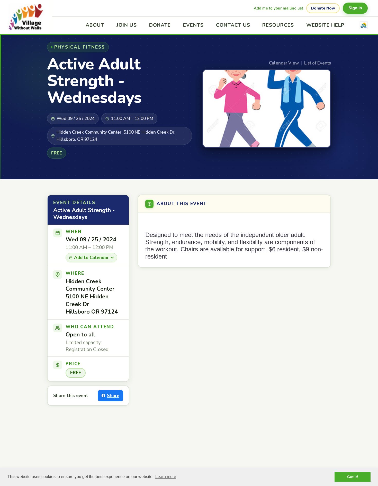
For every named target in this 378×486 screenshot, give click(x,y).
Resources (278, 25)
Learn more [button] (165, 476)
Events (193, 25)
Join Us (126, 25)
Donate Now (323, 8)
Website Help (325, 25)
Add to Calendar (91, 258)
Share (113, 396)
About (95, 25)
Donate (160, 25)
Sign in (355, 8)
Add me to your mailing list (278, 8)
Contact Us (233, 25)
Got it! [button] (352, 477)
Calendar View (284, 63)
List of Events (317, 63)
